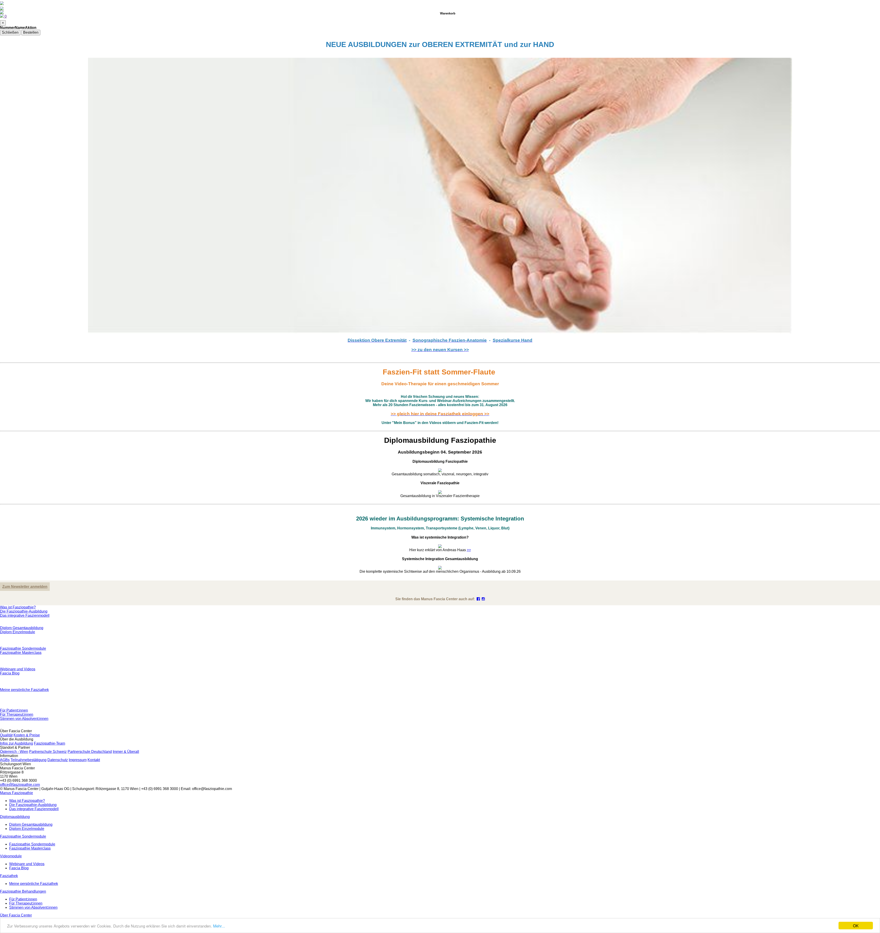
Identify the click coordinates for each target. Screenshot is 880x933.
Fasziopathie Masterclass (20, 653)
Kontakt (94, 760)
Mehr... (219, 926)
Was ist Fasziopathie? (18, 607)
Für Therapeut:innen (16, 714)
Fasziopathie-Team (49, 743)
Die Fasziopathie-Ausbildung (23, 611)
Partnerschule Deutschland (90, 752)
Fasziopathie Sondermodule (23, 648)
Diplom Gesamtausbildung (21, 628)
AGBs (5, 760)
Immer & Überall (126, 752)
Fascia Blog (9, 673)
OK (855, 925)
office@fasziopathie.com (20, 785)
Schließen (10, 32)
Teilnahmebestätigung (29, 760)
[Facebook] (478, 599)
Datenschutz (57, 760)
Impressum (78, 760)
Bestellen (30, 32)
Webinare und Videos (17, 669)
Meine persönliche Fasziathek (24, 690)
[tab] (440, 466)
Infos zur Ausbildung (16, 743)
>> (469, 550)
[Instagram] (483, 599)
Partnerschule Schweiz (48, 752)
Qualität (6, 735)
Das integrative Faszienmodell (25, 615)
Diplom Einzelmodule (17, 632)
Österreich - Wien (14, 752)
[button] (16, 793)
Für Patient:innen (14, 710)
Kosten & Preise (27, 735)
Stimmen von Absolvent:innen (24, 719)
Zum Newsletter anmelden (24, 587)
